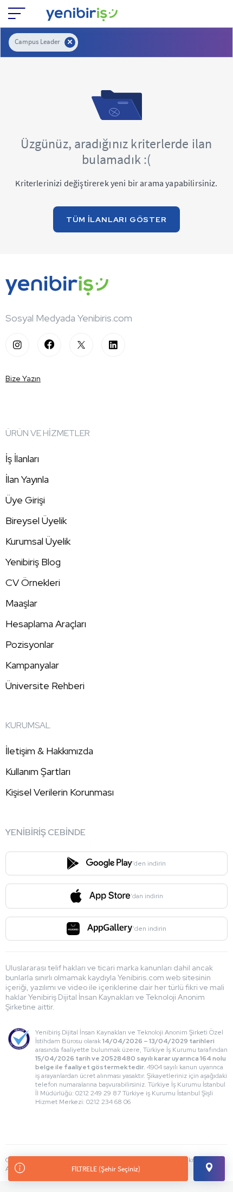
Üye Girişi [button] (25, 500)
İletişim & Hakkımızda (49, 751)
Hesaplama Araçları (45, 623)
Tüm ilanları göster (116, 219)
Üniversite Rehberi (45, 685)
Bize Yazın (23, 378)
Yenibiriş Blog (33, 562)
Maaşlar (21, 603)
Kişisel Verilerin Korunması (59, 792)
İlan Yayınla (27, 479)
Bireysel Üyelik (36, 520)
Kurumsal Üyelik (37, 541)
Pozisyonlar (29, 644)
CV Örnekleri (32, 582)
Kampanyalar (32, 665)
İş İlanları (22, 458)
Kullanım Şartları (37, 771)
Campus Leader (37, 41)
